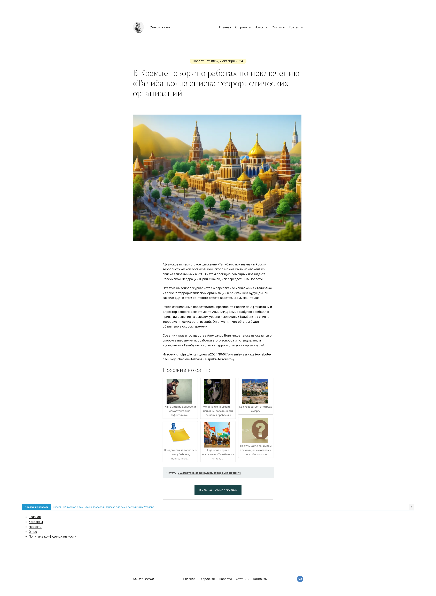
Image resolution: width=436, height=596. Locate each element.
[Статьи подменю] (284, 27)
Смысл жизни (160, 27)
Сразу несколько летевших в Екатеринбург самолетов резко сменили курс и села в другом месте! (111, 506)
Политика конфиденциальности (52, 536)
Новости (35, 526)
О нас (33, 531)
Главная (35, 517)
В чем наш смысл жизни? (218, 490)
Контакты (36, 522)
